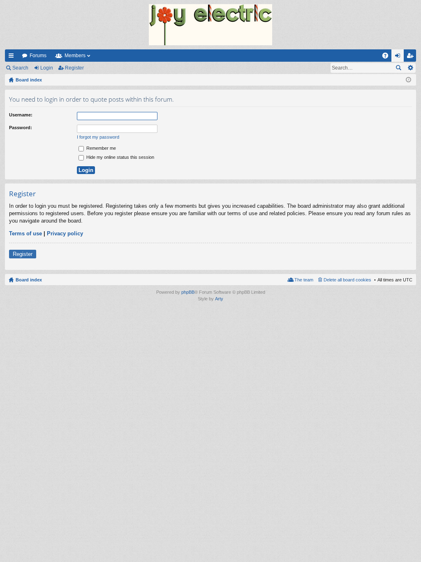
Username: (20, 114)
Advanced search (410, 68)
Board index (29, 279)
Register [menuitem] (411, 57)
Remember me (100, 148)
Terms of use (25, 233)
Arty (219, 298)
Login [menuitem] (399, 57)
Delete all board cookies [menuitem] (347, 279)
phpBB (187, 292)
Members (75, 55)
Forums (38, 55)
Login (46, 68)
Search (20, 68)
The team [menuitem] (303, 279)
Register (74, 68)
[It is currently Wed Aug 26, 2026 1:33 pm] (408, 79)
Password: (20, 127)
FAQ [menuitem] (387, 57)
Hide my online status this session (119, 157)
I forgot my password (98, 137)
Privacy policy (65, 233)
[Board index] (210, 24)
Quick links (12, 57)
